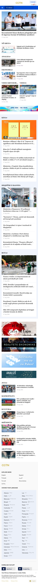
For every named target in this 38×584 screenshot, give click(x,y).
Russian (26, 523)
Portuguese (28, 514)
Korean (8, 556)
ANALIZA (6, 56)
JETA (4, 383)
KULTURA (6, 409)
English (4, 475)
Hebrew (8, 538)
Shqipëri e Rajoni (10, 185)
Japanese (8, 553)
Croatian (8, 511)
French (8, 526)
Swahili (26, 535)
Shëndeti (6, 422)
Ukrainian (27, 547)
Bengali (7, 502)
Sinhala (26, 529)
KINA (4, 118)
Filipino (8, 523)
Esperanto (9, 520)
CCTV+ (4, 484)
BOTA (4, 253)
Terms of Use (14, 581)
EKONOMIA (7, 70)
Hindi (7, 541)
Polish (25, 511)
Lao (24, 493)
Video (22, 83)
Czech (7, 514)
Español (21, 475)
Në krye (6, 43)
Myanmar (28, 502)
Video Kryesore (10, 83)
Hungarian (9, 544)
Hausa (7, 535)
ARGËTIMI (6, 449)
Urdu (24, 550)
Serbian (26, 526)
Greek (8, 532)
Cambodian (8, 508)
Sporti (5, 436)
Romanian (27, 520)
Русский (4, 481)
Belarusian (10, 499)
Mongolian (27, 499)
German (8, 529)
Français (4, 478)
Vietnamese (28, 553)
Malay (27, 496)
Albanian (8, 493)
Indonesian (11, 547)
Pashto (25, 517)
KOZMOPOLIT (8, 396)
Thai (24, 541)
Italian (8, 550)
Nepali (25, 505)
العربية (20, 478)
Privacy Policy (5, 581)
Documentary (22, 481)
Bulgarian (9, 505)
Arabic (7, 496)
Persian (26, 508)
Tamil (25, 538)
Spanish (26, 532)
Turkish (26, 544)
